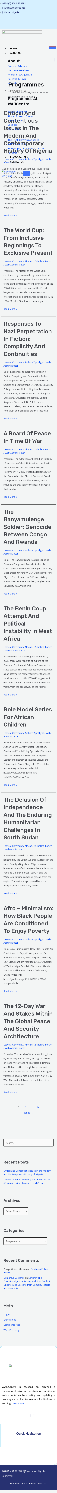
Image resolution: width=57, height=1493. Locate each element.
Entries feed (9, 1319)
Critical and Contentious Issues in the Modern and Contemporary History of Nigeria (27, 1172)
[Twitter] (30, 1415)
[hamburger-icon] (52, 47)
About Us (15, 53)
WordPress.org (11, 1330)
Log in (6, 1314)
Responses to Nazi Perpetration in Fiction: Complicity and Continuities (27, 338)
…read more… (18, 1403)
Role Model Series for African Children (27, 717)
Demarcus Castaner (13, 1277)
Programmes (18, 91)
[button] (28, 1442)
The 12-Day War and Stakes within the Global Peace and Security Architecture (28, 1021)
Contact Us (17, 162)
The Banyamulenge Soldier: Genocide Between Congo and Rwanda (27, 526)
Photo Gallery (19, 157)
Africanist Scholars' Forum (38, 261)
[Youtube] (21, 21)
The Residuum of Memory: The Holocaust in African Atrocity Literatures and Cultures (26, 1181)
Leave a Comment (13, 261)
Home (13, 49)
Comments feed (11, 1324)
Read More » (10, 215)
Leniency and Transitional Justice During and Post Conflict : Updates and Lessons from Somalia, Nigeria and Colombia (27, 1283)
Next (28, 1112)
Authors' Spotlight (34, 362)
